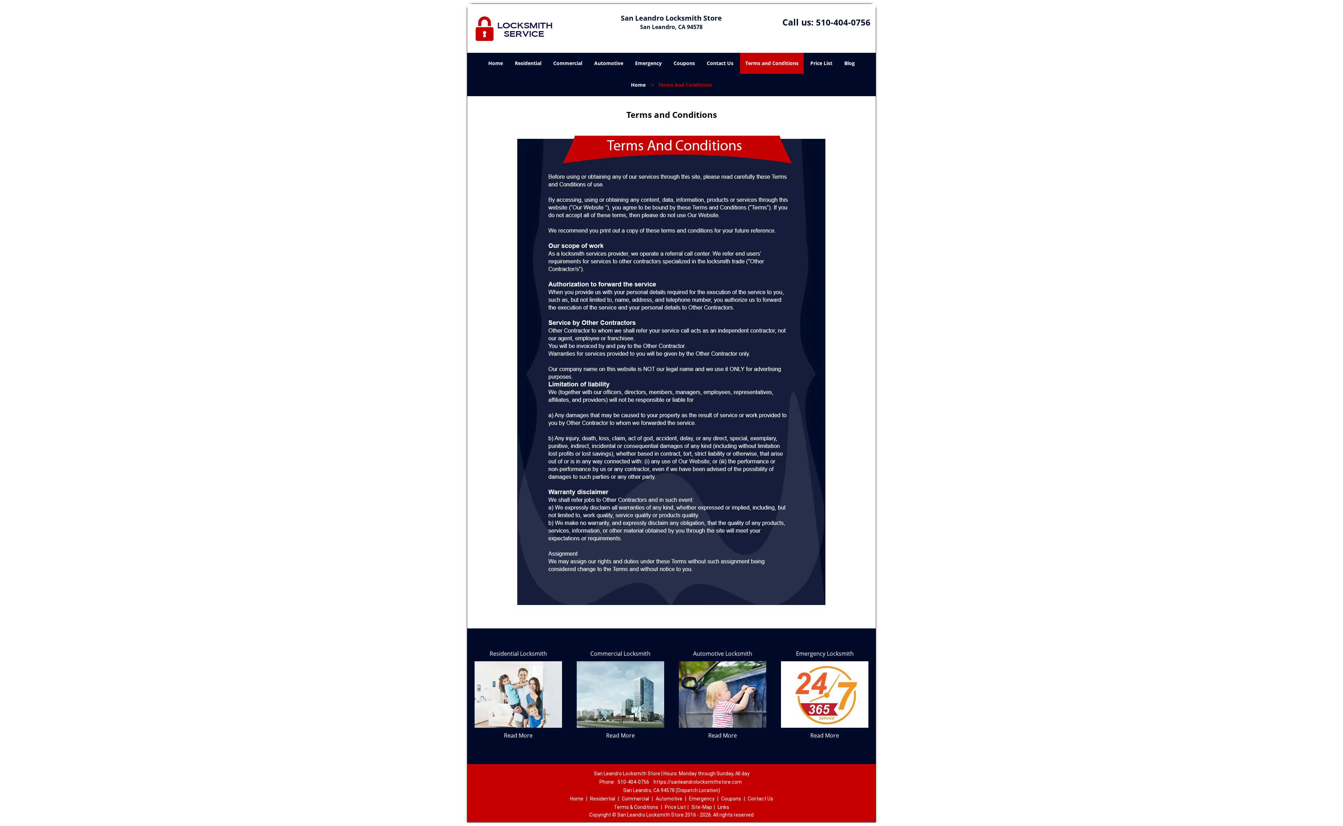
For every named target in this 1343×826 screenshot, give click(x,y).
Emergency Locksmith (825, 653)
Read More (518, 735)
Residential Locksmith (518, 653)
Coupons (684, 63)
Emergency (648, 63)
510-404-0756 (843, 22)
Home (495, 63)
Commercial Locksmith (620, 653)
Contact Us (720, 63)
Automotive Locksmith (722, 653)
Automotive (608, 63)
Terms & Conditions (636, 807)
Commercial (567, 63)
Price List (821, 63)
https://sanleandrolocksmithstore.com (698, 782)
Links (723, 807)
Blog (849, 63)
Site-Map (701, 807)
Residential (528, 63)
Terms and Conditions (771, 63)
